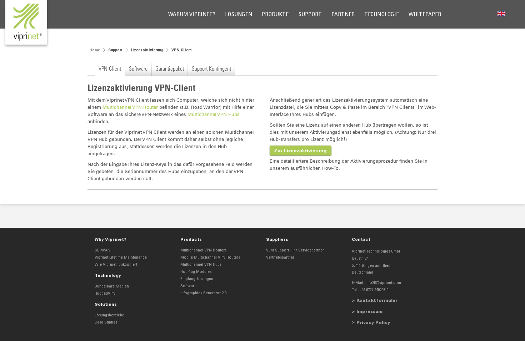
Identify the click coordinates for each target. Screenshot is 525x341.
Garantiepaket (169, 68)
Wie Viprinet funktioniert (116, 265)
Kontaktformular (377, 301)
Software (138, 68)
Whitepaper (425, 14)
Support (310, 14)
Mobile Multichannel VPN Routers (210, 257)
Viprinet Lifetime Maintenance (121, 257)
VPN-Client (110, 68)
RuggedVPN (105, 293)
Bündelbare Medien (112, 286)
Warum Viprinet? (191, 14)
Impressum (369, 312)
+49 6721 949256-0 (373, 290)
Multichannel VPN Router (130, 107)
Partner (343, 14)
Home (94, 50)
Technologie (381, 14)
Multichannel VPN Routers (203, 250)
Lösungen (238, 14)
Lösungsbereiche (109, 315)
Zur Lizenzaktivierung (300, 150)
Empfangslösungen (196, 279)
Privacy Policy (373, 323)
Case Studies (106, 322)
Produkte (275, 14)
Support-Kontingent (211, 68)
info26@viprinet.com (383, 283)
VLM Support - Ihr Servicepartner (295, 250)
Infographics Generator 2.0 (203, 293)
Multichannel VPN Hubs (214, 114)
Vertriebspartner (280, 257)
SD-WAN (102, 250)
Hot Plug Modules (195, 272)
